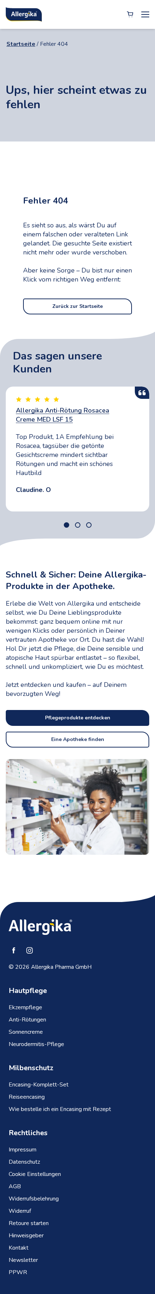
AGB (15, 1186)
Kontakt (18, 1248)
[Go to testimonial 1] (66, 525)
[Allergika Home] (24, 14)
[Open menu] (145, 14)
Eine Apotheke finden (77, 739)
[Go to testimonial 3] (89, 525)
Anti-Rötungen (27, 1020)
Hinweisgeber (26, 1235)
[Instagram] (30, 950)
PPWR (18, 1272)
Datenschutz (24, 1162)
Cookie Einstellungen (35, 1174)
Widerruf (20, 1211)
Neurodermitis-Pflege (36, 1044)
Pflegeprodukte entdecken (77, 717)
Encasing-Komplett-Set (38, 1085)
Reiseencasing (27, 1097)
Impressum (22, 1150)
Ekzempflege (25, 1007)
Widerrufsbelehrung (34, 1199)
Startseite (20, 44)
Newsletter (23, 1260)
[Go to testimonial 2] (77, 525)
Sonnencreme (26, 1032)
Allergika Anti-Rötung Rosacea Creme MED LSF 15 (62, 415)
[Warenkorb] (130, 14)
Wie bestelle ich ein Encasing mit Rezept (60, 1109)
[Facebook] (14, 950)
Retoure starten (29, 1223)
